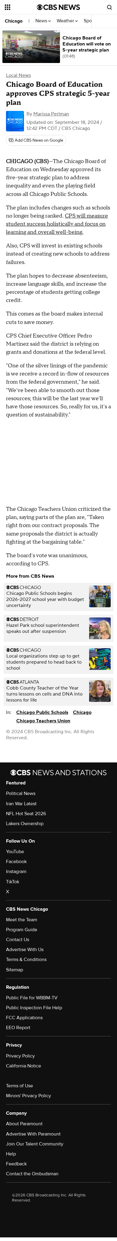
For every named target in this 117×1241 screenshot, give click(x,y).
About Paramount (24, 1123)
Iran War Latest (21, 803)
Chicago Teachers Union (43, 721)
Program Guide (21, 929)
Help (11, 1153)
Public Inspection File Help (34, 1007)
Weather (66, 21)
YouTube (15, 851)
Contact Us (17, 939)
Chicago (13, 21)
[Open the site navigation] (21, 7)
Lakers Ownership (25, 823)
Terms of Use (19, 1085)
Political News (20, 793)
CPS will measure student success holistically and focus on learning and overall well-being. (57, 224)
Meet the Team (21, 919)
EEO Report (18, 1027)
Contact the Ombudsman (32, 1173)
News (41, 21)
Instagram (16, 871)
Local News (18, 75)
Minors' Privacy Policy (28, 1095)
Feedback (16, 1163)
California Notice (23, 1065)
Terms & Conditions (26, 959)
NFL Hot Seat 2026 (26, 813)
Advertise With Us (25, 949)
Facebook (16, 861)
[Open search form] (109, 7)
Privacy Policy (20, 1056)
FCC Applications (24, 1017)
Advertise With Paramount (33, 1134)
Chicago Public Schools (42, 712)
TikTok (12, 881)
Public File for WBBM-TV (32, 997)
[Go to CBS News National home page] (58, 7)
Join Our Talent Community (34, 1144)
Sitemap (14, 969)
